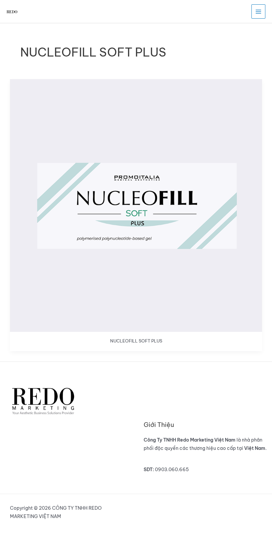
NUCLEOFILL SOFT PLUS (136, 340)
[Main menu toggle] (258, 11)
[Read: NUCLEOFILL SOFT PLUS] (136, 205)
